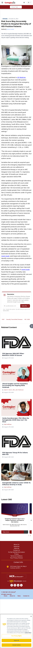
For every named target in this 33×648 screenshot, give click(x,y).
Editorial (16, 548)
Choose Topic (14, 7)
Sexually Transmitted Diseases (14, 319)
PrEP (3, 319)
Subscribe (24, 306)
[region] (16, 631)
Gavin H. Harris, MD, (9, 390)
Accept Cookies (16, 645)
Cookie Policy (28, 632)
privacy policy (6, 310)
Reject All (16, 640)
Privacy (16, 554)
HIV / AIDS (27, 319)
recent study (5, 256)
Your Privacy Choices (16, 558)
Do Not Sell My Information (16, 552)
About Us (16, 544)
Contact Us (16, 550)
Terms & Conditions (17, 556)
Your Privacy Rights (16, 636)
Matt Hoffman (8, 424)
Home (5, 596)
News (19, 596)
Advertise (16, 546)
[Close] (31, 616)
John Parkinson (20, 390)
